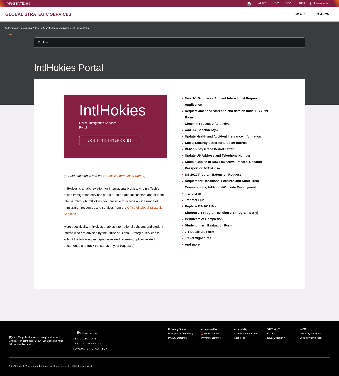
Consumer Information (245, 333)
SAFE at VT (273, 329)
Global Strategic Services (57, 28)
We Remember (211, 333)
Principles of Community (180, 333)
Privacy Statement (177, 337)
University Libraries (211, 337)
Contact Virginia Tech (91, 348)
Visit (276, 3)
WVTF (303, 329)
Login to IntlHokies (110, 140)
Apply (262, 3)
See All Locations (88, 343)
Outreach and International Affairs (23, 28)
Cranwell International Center (123, 176)
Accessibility (240, 329)
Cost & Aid (239, 337)
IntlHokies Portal (80, 28)
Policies (271, 333)
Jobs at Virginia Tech (311, 337)
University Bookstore (310, 333)
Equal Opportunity (276, 337)
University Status (177, 329)
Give (289, 3)
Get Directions (86, 338)
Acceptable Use (209, 329)
